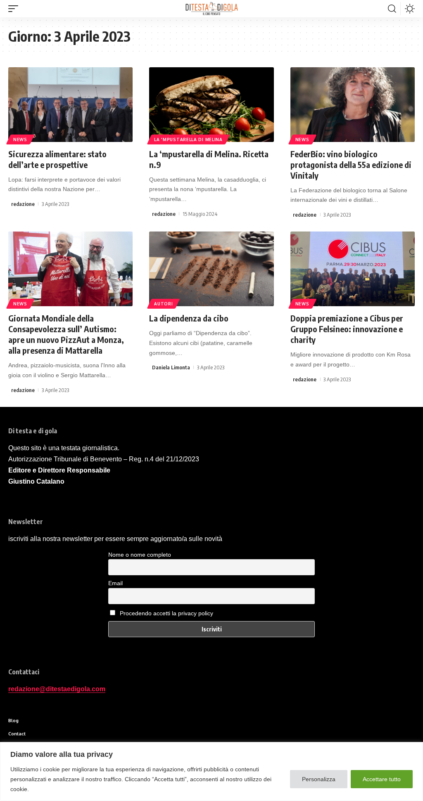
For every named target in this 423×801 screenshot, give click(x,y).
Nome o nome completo (139, 554)
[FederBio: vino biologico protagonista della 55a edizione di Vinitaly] (352, 104)
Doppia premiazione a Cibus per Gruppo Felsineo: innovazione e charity (346, 329)
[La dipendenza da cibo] (211, 269)
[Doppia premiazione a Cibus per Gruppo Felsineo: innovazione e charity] (352, 269)
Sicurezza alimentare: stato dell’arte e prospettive (57, 159)
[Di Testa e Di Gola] (211, 8)
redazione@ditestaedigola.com (56, 688)
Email (115, 583)
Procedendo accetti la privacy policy (166, 613)
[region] (211, 771)
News (20, 139)
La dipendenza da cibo (188, 318)
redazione (23, 204)
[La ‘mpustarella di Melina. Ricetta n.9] (211, 104)
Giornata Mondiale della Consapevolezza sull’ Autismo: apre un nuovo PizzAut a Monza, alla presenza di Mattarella (66, 334)
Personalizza (318, 779)
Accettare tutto (382, 779)
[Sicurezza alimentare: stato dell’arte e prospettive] (70, 104)
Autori (163, 303)
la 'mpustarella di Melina (188, 139)
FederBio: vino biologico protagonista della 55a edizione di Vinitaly (350, 164)
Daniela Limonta (171, 367)
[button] (15, 8)
